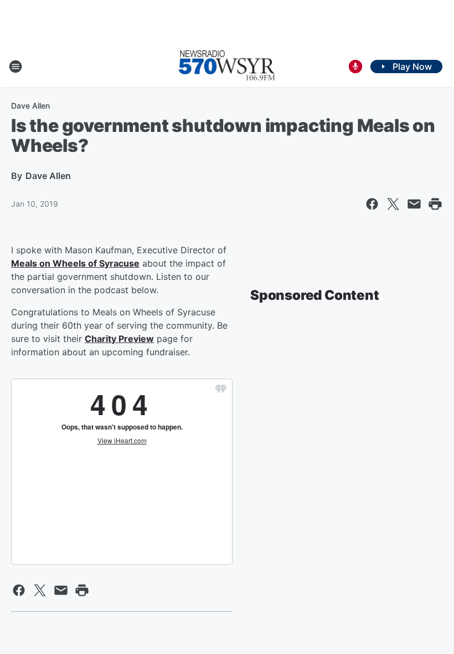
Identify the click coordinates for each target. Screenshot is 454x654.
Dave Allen (30, 105)
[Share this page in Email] (414, 204)
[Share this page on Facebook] (372, 204)
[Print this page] (435, 204)
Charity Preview (119, 338)
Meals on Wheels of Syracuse (75, 263)
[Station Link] (227, 66)
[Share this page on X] (393, 204)
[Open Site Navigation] (15, 66)
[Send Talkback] (355, 66)
